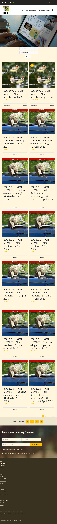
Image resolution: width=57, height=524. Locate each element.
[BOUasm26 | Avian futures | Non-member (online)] (15, 75)
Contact (1, 483)
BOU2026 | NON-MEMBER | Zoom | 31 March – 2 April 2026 (13, 142)
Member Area (3, 489)
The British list (3, 481)
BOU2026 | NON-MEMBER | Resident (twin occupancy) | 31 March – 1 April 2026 (14, 193)
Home (1, 474)
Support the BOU (4, 494)
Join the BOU (3, 492)
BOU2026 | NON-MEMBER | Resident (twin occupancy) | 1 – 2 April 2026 (41, 142)
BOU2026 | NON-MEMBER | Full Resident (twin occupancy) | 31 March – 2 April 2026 (41, 193)
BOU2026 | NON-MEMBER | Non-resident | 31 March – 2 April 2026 (14, 343)
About (1, 476)
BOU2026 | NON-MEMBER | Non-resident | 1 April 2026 (40, 244)
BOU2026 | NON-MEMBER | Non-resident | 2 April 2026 (13, 244)
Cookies (1, 505)
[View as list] (29, 56)
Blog (1, 468)
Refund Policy (3, 502)
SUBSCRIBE (35, 444)
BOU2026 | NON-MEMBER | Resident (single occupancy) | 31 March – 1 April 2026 (14, 395)
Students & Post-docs (5, 478)
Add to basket (7, 105)
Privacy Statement (4, 500)
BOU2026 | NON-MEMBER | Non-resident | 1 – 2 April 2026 (14, 294)
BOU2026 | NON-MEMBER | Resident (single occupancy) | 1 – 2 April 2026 (41, 343)
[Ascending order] (36, 48)
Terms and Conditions (31, 453)
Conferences (3, 463)
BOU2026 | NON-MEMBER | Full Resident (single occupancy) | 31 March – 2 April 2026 (41, 395)
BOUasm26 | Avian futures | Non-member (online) (13, 94)
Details (25, 105)
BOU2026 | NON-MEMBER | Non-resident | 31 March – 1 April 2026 (41, 294)
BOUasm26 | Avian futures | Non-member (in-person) (41, 94)
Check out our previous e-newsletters (12, 449)
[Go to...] (50, 2)
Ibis (1, 461)
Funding (2, 465)
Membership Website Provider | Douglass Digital (10, 520)
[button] (52, 10)
